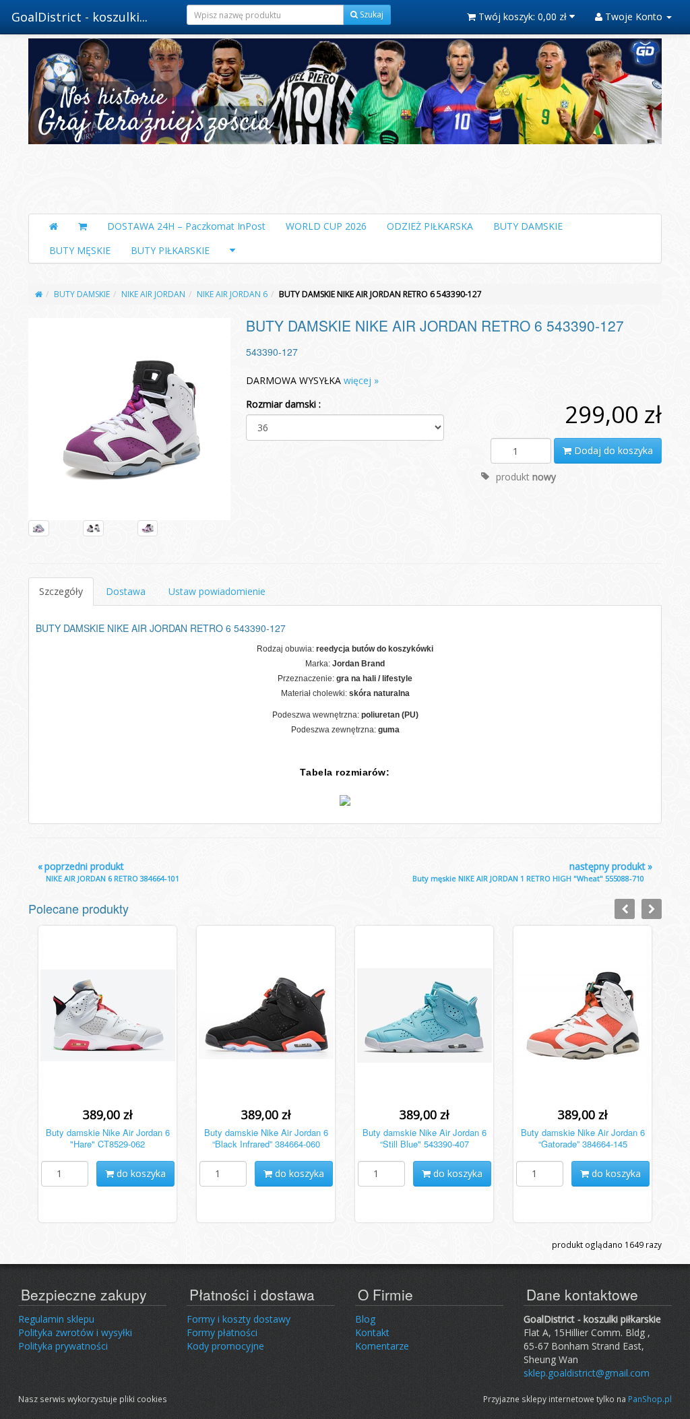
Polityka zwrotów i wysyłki (75, 1332)
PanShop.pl (650, 1398)
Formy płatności (222, 1332)
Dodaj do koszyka (612, 450)
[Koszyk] (82, 226)
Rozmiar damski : (283, 404)
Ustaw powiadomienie (216, 591)
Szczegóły (61, 591)
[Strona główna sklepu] (53, 226)
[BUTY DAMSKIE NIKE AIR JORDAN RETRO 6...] (129, 418)
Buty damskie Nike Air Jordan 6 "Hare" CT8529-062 (108, 1138)
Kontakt (372, 1332)
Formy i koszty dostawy (238, 1319)
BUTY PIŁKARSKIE (170, 250)
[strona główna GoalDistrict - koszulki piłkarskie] (345, 122)
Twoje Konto (633, 16)
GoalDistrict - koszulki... (79, 17)
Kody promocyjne (225, 1345)
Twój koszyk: (521, 16)
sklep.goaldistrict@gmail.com (587, 1372)
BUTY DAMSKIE (528, 226)
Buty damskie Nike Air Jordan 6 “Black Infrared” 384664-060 (266, 1138)
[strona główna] (38, 294)
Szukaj (370, 14)
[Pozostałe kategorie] (232, 251)
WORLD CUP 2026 (326, 226)
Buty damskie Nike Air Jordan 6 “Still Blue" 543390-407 (425, 1138)
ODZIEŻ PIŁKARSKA (430, 226)
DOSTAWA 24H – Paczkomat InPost (186, 226)
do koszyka (140, 1173)
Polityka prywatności (63, 1345)
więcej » (361, 380)
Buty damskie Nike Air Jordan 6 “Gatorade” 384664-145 (583, 1138)
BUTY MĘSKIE (80, 250)
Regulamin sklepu (56, 1319)
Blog (365, 1319)
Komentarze (382, 1345)
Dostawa (126, 591)
